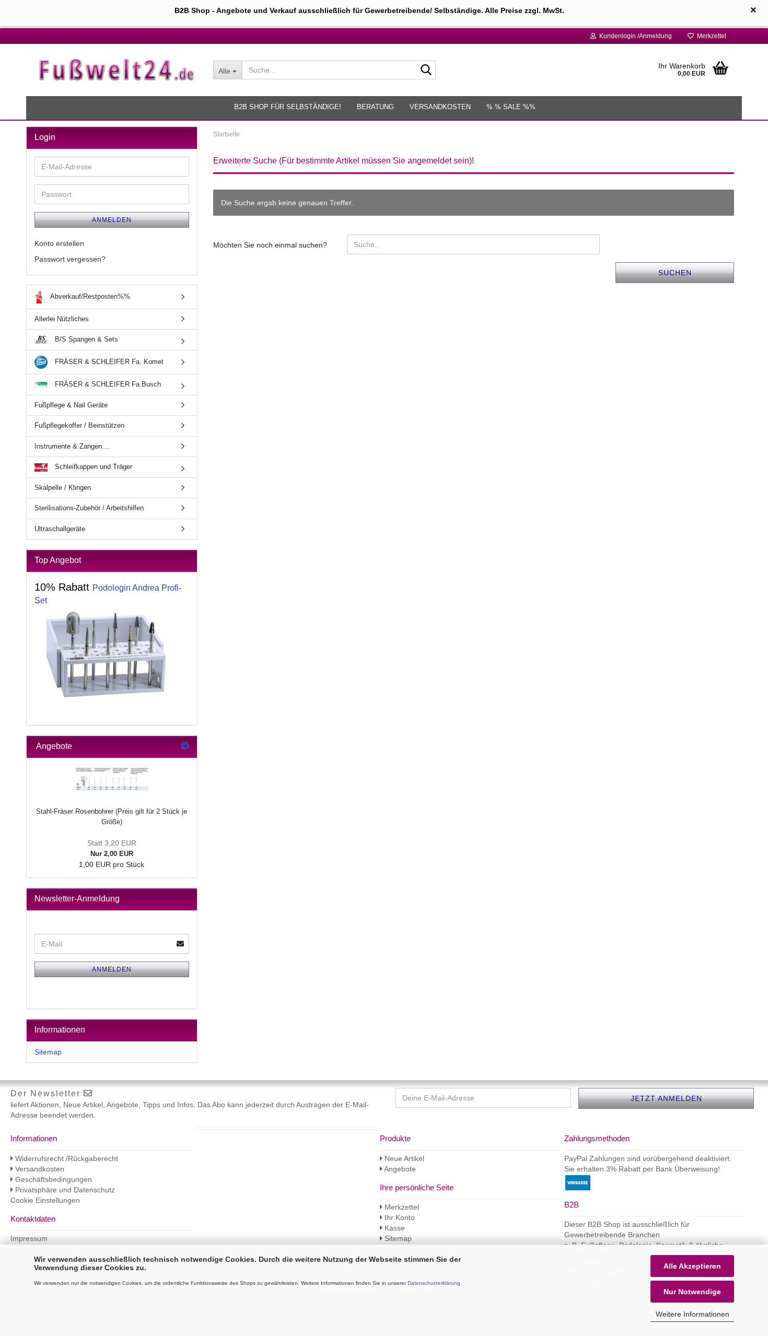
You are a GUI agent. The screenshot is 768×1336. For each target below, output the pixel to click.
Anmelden (112, 220)
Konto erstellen (59, 243)
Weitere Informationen (692, 1314)
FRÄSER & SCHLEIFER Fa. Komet (108, 362)
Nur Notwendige (692, 1291)
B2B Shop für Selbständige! (287, 107)
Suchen (675, 272)
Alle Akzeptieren (692, 1266)
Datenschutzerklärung (434, 1283)
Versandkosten (440, 107)
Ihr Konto (398, 1217)
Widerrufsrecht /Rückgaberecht (65, 1158)
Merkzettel (710, 36)
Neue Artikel (403, 1158)
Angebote (399, 1169)
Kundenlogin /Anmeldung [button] (634, 36)
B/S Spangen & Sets (85, 339)
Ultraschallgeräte (59, 529)
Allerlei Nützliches (61, 319)
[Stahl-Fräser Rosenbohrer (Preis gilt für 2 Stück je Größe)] (112, 779)
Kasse (393, 1228)
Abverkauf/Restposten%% (89, 296)
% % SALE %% (511, 107)
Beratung (375, 107)
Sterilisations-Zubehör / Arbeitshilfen (89, 508)
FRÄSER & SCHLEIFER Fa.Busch (107, 384)
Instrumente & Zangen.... (72, 446)
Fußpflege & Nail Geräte (71, 405)
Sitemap (48, 1052)
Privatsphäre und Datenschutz (64, 1190)
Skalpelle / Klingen (62, 487)
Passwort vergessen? (70, 259)
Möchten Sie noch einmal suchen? (270, 245)
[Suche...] (426, 70)
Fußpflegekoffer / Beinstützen (79, 425)
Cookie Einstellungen (45, 1200)
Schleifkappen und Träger (92, 467)
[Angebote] (185, 747)
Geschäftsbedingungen (52, 1179)
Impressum (29, 1238)
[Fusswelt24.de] (115, 70)
